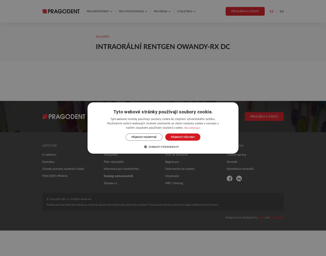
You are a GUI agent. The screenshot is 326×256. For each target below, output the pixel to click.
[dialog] (163, 128)
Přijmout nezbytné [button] (144, 137)
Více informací (192, 127)
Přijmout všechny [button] (183, 137)
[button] (163, 147)
